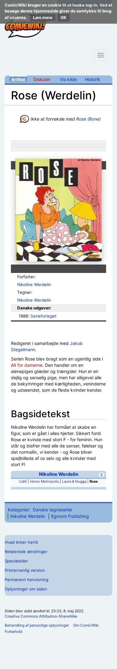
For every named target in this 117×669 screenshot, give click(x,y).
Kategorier (18, 509)
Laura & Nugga (74, 481)
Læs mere (42, 17)
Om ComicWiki (86, 625)
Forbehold (13, 631)
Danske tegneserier (52, 509)
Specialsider (16, 560)
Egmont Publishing (70, 516)
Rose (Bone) (88, 119)
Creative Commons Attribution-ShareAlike (41, 616)
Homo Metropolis (44, 481)
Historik (92, 79)
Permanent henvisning (26, 579)
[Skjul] (102, 474)
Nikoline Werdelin (34, 284)
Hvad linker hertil (21, 542)
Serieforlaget (43, 315)
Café (23, 481)
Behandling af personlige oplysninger (37, 625)
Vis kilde (68, 79)
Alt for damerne (26, 365)
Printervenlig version (25, 570)
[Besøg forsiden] (26, 26)
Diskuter (41, 79)
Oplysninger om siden (26, 588)
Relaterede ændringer (26, 551)
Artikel (18, 79)
